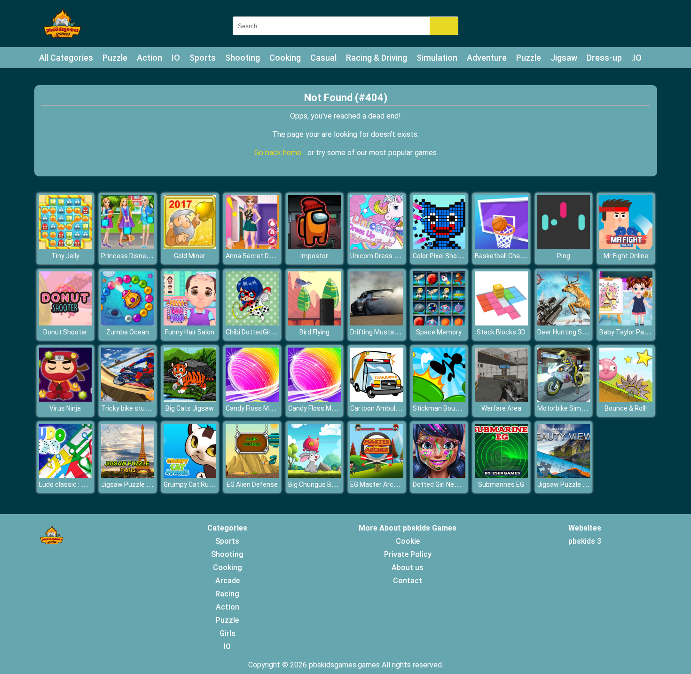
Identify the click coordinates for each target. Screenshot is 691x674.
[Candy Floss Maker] (252, 399)
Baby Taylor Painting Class (639, 332)
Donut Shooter (65, 332)
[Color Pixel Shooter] (439, 247)
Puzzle (114, 58)
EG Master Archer (376, 484)
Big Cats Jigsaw (189, 408)
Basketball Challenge (506, 256)
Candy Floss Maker (254, 408)
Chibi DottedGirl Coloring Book (270, 332)
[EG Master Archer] (376, 475)
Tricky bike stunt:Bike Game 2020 (151, 408)
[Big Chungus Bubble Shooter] (314, 475)
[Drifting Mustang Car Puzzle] (376, 323)
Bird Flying (314, 332)
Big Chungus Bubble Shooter (331, 484)
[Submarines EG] (501, 475)
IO (176, 58)
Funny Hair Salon (189, 332)
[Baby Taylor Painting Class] (625, 323)
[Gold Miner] (190, 247)
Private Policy (408, 554)
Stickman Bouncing (442, 408)
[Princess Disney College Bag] (127, 247)
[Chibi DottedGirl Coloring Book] (252, 323)
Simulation (436, 58)
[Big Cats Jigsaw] (190, 399)
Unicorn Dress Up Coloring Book (397, 256)
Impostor (314, 256)
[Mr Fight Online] (625, 247)
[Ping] (563, 247)
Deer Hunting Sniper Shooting (581, 332)
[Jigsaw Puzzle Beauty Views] (563, 475)
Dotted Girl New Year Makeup (456, 484)
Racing (227, 593)
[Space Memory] (439, 323)
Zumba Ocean (127, 332)
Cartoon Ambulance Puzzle (391, 408)
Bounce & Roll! (626, 408)
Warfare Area (501, 408)
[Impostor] (314, 247)
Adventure (487, 58)
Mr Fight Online (626, 256)
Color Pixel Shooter (441, 256)
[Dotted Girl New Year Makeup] (439, 475)
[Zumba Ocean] (127, 323)
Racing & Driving (376, 58)
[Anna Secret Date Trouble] (252, 247)
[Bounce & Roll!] (625, 399)
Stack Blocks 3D (501, 332)
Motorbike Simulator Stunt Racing (588, 408)
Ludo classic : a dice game (78, 484)
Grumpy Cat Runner (193, 484)
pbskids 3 (584, 541)
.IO (636, 58)
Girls (228, 633)
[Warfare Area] (501, 399)
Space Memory (439, 332)
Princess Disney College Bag (143, 256)
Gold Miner (189, 256)
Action (149, 58)
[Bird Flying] (314, 323)
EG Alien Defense (252, 484)
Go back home (278, 152)
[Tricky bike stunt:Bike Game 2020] (127, 399)
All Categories (66, 58)
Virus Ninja (65, 408)
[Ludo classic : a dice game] (65, 475)
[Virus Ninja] (65, 399)
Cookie (408, 541)
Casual (323, 58)
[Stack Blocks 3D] (501, 323)
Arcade (227, 580)
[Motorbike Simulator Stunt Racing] (563, 399)
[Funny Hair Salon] (190, 323)
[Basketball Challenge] (501, 247)
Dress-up (604, 58)
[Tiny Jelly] (65, 247)
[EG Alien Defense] (252, 475)
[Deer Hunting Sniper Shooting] (563, 323)
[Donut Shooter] (65, 323)
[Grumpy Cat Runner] (190, 475)
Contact (407, 580)
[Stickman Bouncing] (439, 399)
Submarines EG (501, 484)
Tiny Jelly (65, 256)
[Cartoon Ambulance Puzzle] (376, 399)
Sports (202, 58)
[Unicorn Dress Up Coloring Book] (376, 247)
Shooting (242, 58)
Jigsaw (563, 58)
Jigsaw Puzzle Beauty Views (580, 484)
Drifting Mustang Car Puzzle (392, 332)
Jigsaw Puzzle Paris (131, 484)
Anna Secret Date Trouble (265, 256)
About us (408, 567)
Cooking (285, 58)
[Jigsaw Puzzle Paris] (127, 475)
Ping (563, 256)
